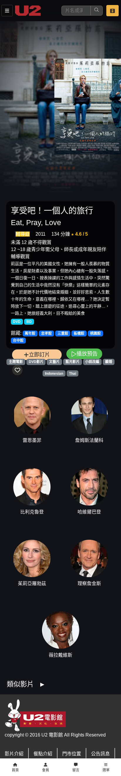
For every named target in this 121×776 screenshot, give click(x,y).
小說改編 (92, 362)
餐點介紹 (42, 753)
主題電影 (16, 362)
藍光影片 (72, 362)
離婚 (108, 362)
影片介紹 (14, 753)
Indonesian (54, 374)
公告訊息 (100, 753)
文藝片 (54, 362)
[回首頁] (28, 10)
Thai (72, 374)
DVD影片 (36, 362)
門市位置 (71, 753)
